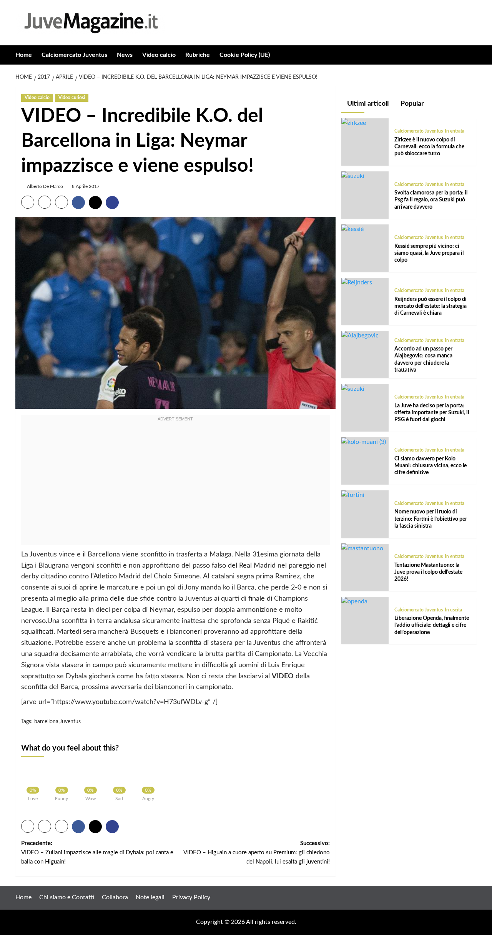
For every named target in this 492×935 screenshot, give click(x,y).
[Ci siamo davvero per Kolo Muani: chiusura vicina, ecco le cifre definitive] (363, 442)
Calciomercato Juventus (74, 55)
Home (23, 55)
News (125, 55)
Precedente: (97, 852)
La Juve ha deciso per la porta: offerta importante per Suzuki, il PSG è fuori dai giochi (431, 412)
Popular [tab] (411, 103)
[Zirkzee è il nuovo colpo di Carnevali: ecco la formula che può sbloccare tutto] (353, 123)
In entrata (454, 131)
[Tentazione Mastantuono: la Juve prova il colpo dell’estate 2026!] (362, 548)
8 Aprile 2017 (86, 186)
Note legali (150, 897)
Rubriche (197, 55)
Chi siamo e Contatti (66, 897)
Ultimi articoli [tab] (367, 103)
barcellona (46, 721)
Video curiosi (71, 97)
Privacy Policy (191, 897)
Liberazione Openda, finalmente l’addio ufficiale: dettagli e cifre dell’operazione (431, 625)
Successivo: (256, 852)
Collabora (115, 897)
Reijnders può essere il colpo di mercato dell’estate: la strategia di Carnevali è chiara (430, 306)
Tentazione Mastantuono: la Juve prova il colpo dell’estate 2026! (428, 571)
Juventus (70, 721)
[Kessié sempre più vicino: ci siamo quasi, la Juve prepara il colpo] (352, 229)
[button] (472, 54)
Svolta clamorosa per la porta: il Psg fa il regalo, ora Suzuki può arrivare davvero (430, 199)
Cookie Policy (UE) (244, 55)
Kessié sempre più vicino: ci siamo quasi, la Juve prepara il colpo (429, 252)
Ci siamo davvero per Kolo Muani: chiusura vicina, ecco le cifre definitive (430, 465)
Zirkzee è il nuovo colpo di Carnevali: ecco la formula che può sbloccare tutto (429, 146)
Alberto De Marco (45, 186)
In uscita (453, 609)
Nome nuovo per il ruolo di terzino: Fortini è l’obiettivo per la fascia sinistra (430, 518)
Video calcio (159, 55)
